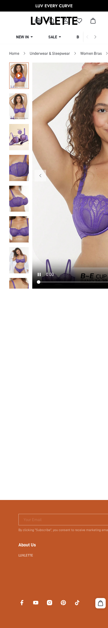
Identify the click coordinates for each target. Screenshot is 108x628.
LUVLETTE (25, 555)
